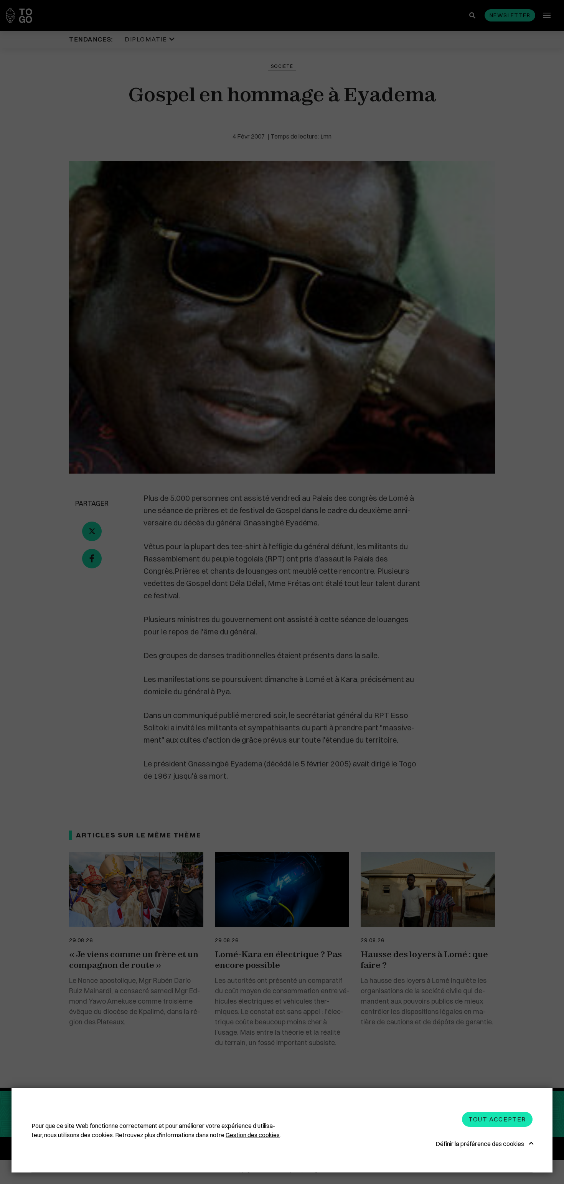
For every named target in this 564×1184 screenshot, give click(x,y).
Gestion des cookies (253, 1135)
